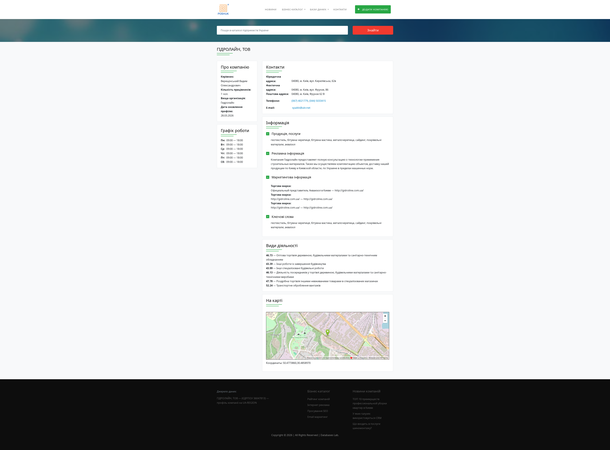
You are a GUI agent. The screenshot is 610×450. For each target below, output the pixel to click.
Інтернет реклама (318, 405)
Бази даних (318, 9)
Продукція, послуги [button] (286, 134)
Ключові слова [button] (283, 216)
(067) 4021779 (299, 101)
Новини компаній (366, 391)
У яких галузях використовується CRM (367, 416)
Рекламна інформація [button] (288, 153)
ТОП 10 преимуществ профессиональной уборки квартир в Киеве (370, 403)
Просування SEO (317, 411)
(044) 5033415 (317, 101)
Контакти (340, 9)
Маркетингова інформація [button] (291, 177)
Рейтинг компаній (318, 399)
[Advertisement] (237, 219)
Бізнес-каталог (292, 9)
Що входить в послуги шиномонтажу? (366, 426)
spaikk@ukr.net (301, 107)
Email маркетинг (317, 417)
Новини (271, 9)
